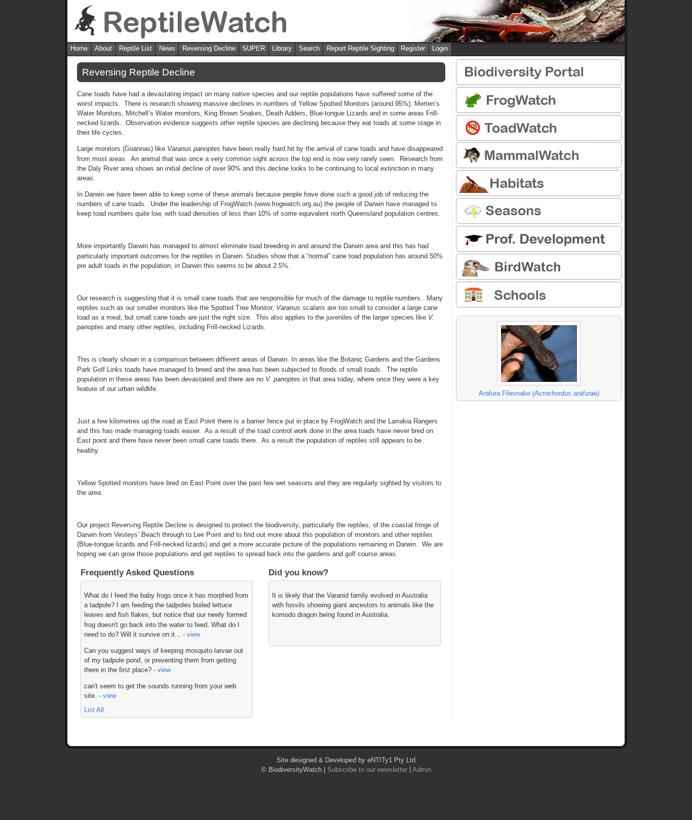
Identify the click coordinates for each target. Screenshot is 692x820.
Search (309, 48)
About (103, 48)
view (193, 634)
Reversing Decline (209, 48)
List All (94, 710)
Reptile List (135, 48)
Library (282, 48)
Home (79, 48)
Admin (421, 769)
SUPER (253, 48)
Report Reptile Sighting (360, 48)
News (167, 48)
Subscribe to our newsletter (367, 769)
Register (413, 48)
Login (440, 48)
